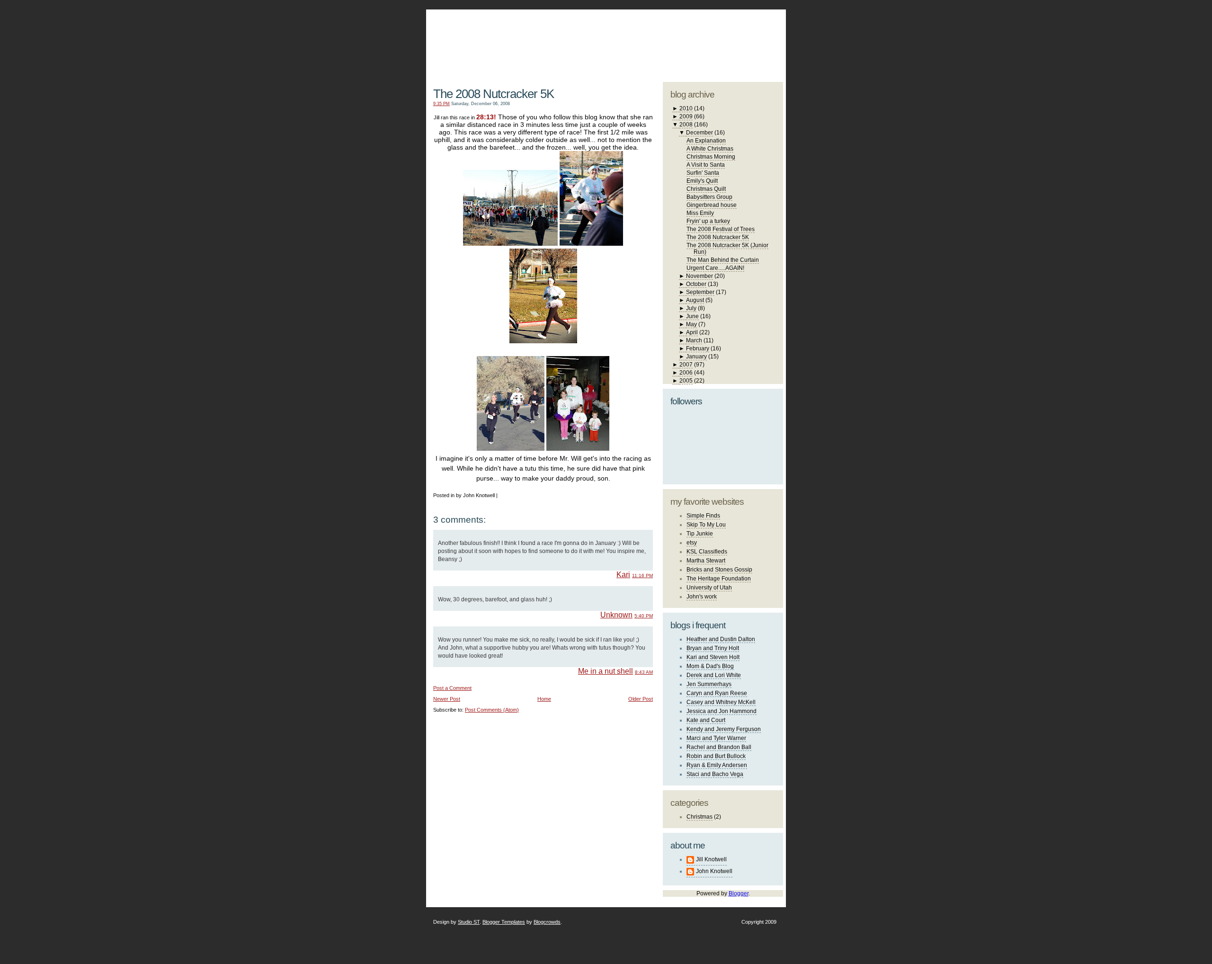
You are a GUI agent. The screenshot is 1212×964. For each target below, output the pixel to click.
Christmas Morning (710, 156)
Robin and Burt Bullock (716, 756)
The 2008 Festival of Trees (720, 229)
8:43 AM (644, 672)
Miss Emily (700, 213)
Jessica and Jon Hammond (721, 711)
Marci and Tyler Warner (716, 738)
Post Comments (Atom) (492, 710)
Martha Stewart (705, 560)
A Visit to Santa (705, 164)
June (692, 316)
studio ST (709, 40)
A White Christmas (709, 148)
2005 (686, 380)
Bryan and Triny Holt (712, 648)
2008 (686, 124)
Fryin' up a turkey (708, 221)
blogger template (747, 33)
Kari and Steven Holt (713, 657)
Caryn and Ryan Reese (716, 693)
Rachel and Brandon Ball (718, 747)
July (691, 308)
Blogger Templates (503, 922)
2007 (686, 364)
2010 (686, 108)
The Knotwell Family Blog (541, 38)
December (699, 132)
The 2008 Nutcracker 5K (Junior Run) (727, 248)
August (695, 300)
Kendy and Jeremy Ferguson (723, 729)
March (694, 340)
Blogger (739, 893)
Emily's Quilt (702, 181)
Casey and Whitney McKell (721, 702)
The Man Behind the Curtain (722, 260)
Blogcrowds (547, 922)
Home (544, 699)
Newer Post (446, 699)
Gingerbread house (711, 205)
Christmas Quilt (706, 189)
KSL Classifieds (706, 551)
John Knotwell (714, 871)
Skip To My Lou (706, 524)
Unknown (616, 615)
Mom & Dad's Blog (710, 666)
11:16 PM (642, 575)
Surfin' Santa (702, 173)
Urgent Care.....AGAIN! (715, 268)
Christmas (699, 816)
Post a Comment (452, 688)
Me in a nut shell (605, 671)
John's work (701, 596)
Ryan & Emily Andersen (716, 765)
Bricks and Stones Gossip (719, 569)
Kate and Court (705, 720)
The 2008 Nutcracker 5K (493, 94)
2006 (686, 372)
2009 (686, 116)
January (696, 356)
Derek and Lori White (713, 675)
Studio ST (469, 922)
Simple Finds (703, 515)
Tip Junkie (699, 533)
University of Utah (709, 587)
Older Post (640, 699)
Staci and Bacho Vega (714, 774)
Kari (623, 575)
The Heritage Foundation (718, 578)
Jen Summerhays (708, 684)
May (691, 324)
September (700, 292)
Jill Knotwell (711, 859)
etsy (691, 542)
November (699, 276)
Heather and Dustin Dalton (720, 639)
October (696, 284)
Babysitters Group (709, 197)
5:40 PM (643, 615)
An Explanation (706, 140)
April (692, 332)
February (697, 348)
